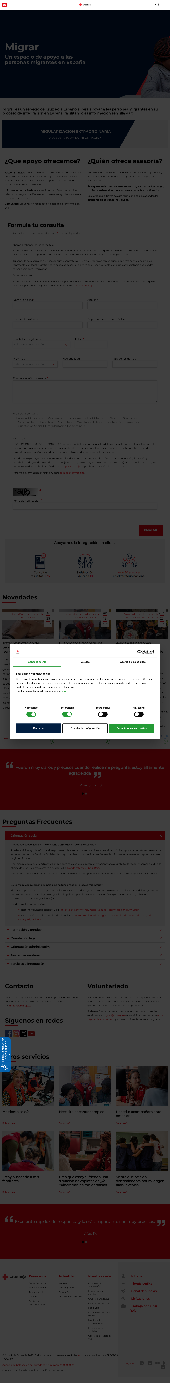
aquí (64, 691)
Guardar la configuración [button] (85, 728)
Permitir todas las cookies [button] (132, 728)
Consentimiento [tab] (37, 661)
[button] (157, 5)
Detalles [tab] (85, 661)
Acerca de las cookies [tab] (133, 661)
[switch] (67, 714)
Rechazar (38, 728)
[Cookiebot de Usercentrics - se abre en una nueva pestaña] (139, 652)
